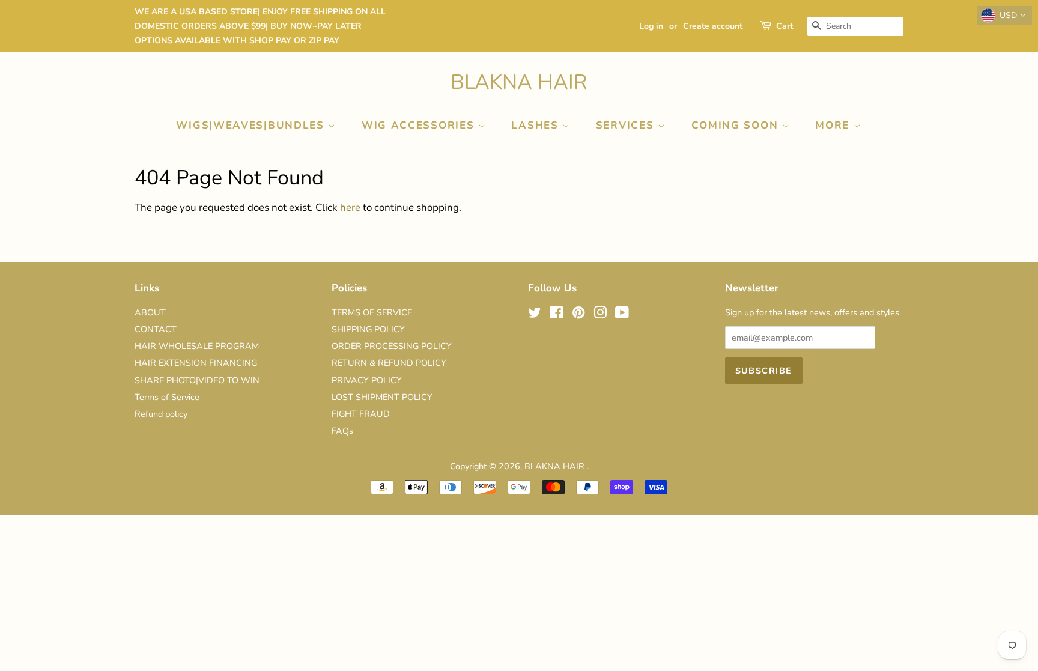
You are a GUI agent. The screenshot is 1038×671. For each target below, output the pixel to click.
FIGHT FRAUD (361, 414)
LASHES (536, 125)
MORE (834, 125)
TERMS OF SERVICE (372, 312)
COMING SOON (736, 125)
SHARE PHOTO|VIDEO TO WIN (197, 380)
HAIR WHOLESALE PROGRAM (197, 346)
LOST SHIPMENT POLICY (382, 397)
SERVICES (627, 125)
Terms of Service (167, 397)
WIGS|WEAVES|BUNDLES (252, 125)
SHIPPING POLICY (368, 329)
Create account (712, 26)
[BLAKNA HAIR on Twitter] (534, 315)
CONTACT (156, 329)
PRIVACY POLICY (367, 380)
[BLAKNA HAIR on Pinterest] (578, 315)
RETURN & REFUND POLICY (389, 363)
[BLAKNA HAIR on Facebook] (556, 315)
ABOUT (150, 312)
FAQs (342, 431)
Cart (784, 26)
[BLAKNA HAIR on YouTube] (622, 315)
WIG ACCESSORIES (420, 125)
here (350, 207)
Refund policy (161, 414)
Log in (651, 26)
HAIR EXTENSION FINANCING (196, 363)
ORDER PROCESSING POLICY (392, 346)
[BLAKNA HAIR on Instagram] (600, 315)
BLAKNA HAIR (519, 82)
